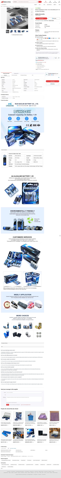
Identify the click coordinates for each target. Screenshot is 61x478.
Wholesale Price (32, 471)
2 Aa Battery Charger (56, 464)
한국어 (38, 472)
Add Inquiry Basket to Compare (17, 34)
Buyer (39, 4)
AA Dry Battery (22, 6)
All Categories (4, 4)
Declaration (39, 474)
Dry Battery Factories (21, 464)
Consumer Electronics (6, 6)
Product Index (46, 471)
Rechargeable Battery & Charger (6, 460)
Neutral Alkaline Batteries (19, 451)
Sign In (37, 69)
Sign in (59, 2)
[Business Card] (58, 77)
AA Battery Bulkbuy (10, 466)
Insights (53, 471)
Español (12, 472)
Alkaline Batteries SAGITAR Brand (5, 451)
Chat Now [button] (54, 18)
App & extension (49, 4)
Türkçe (48, 472)
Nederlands (32, 472)
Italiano (26, 472)
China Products (13, 471)
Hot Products (8, 471)
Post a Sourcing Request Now (25, 404)
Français (19, 472)
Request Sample (51, 20)
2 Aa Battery (36, 464)
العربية (35, 472)
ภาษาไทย (45, 472)
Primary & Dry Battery (17, 6)
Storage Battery (23, 460)
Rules (59, 4)
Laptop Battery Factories (29, 464)
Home (1, 6)
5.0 (49, 74)
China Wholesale (27, 471)
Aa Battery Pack (49, 464)
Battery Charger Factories (5, 464)
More (1, 468)
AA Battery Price (42, 464)
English (10, 472)
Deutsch (29, 472)
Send (7, 404)
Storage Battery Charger (15, 460)
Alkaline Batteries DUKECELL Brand (6, 450)
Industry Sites (36, 471)
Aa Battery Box (4, 466)
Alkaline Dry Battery (44, 460)
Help (44, 4)
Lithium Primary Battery (36, 460)
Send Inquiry (41, 18)
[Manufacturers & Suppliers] (6, 2)
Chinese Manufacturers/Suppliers (20, 471)
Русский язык (22, 472)
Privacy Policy (43, 474)
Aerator (46, 450)
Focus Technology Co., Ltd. (24, 474)
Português (15, 472)
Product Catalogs (13, 448)
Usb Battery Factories (14, 464)
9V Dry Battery (29, 460)
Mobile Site (50, 471)
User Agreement (35, 474)
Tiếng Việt (51, 472)
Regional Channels (41, 471)
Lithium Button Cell (18, 450)
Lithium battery (32, 450)
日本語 (40, 472)
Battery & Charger (12, 6)
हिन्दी (42, 472)
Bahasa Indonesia (55, 472)
